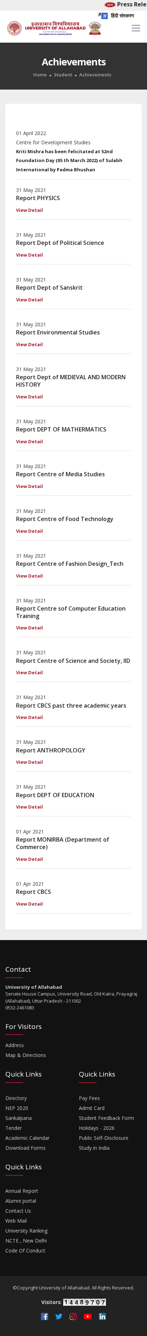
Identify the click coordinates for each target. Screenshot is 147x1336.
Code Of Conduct (25, 1250)
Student (63, 75)
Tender (13, 1128)
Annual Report (21, 1190)
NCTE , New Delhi (26, 1240)
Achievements (95, 75)
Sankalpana (18, 1118)
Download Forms (25, 1147)
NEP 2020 (16, 1108)
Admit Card (92, 1108)
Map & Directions (25, 1055)
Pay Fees (89, 1098)
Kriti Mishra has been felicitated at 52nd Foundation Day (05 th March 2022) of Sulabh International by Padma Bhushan (69, 160)
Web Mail (16, 1220)
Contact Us (18, 1210)
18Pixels (92, 1325)
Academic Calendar (27, 1137)
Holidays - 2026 (97, 1128)
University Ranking (26, 1230)
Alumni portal (20, 1200)
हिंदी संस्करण (122, 15)
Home (40, 75)
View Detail (29, 210)
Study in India (94, 1147)
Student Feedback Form (106, 1118)
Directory (16, 1098)
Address (14, 1045)
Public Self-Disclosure (103, 1137)
